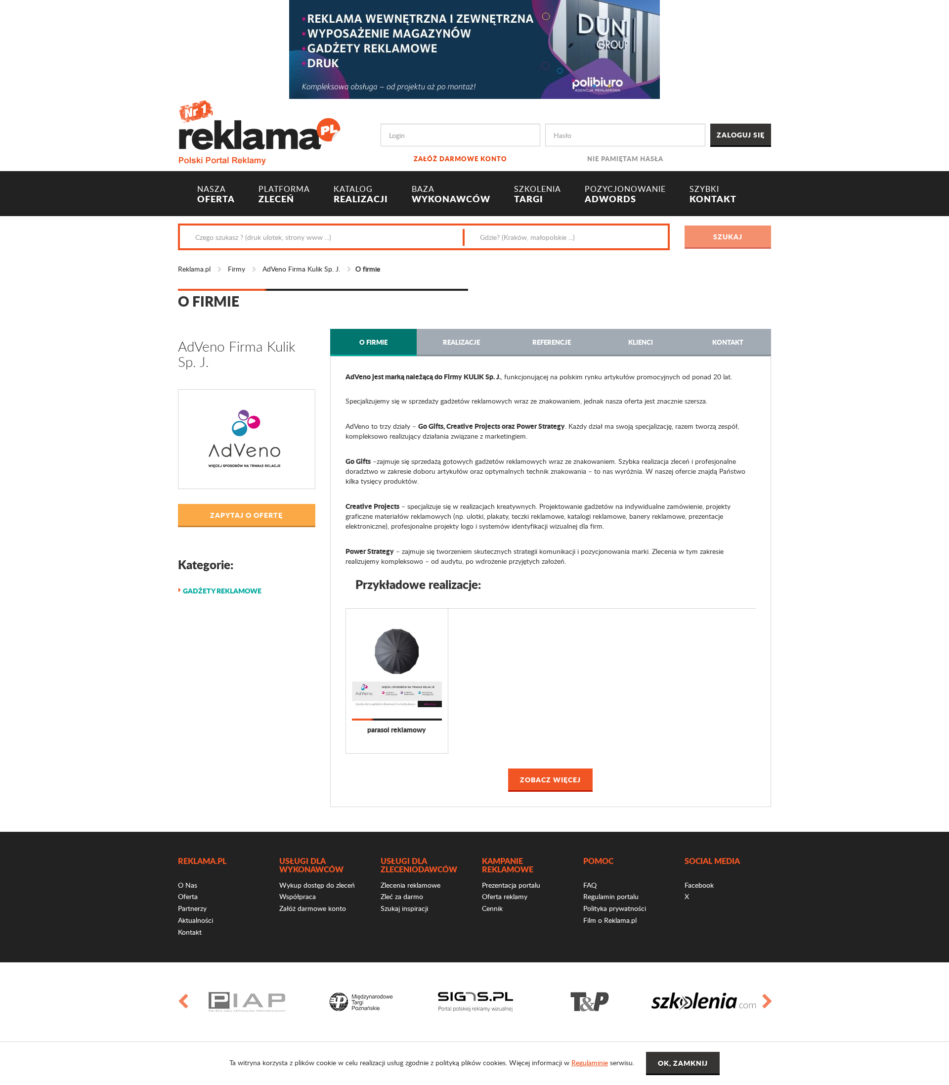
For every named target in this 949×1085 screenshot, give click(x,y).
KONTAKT (713, 194)
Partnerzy (192, 908)
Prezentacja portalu (511, 885)
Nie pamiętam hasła (625, 158)
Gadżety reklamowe (222, 590)
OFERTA (216, 194)
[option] (247, 1002)
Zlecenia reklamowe (410, 885)
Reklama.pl (194, 268)
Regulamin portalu (611, 896)
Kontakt (727, 342)
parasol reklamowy (396, 729)
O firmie (373, 342)
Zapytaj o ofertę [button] (246, 515)
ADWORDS (625, 194)
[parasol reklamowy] (397, 664)
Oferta (188, 896)
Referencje (551, 342)
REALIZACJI (361, 194)
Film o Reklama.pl (610, 920)
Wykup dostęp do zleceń (317, 885)
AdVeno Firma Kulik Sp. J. (301, 268)
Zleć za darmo (402, 896)
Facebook (699, 885)
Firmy (236, 268)
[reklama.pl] (259, 131)
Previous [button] (182, 1002)
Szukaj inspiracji (404, 908)
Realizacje (461, 342)
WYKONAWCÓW (451, 194)
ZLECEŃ (284, 194)
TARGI (537, 194)
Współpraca (297, 896)
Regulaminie (589, 1062)
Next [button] (767, 1002)
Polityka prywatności (614, 908)
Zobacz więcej (550, 779)
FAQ (590, 885)
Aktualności (195, 920)
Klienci (640, 342)
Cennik (492, 908)
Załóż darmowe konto (460, 158)
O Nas (187, 885)
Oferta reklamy (504, 896)
